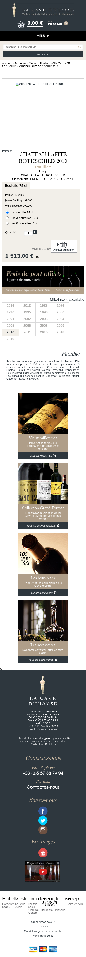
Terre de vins (75, 904)
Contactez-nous (47, 729)
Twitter (43, 820)
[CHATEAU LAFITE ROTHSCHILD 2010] (42, 113)
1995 (27, 312)
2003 (44, 319)
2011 (27, 332)
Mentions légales (43, 936)
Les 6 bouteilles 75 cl (24, 223)
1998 (44, 312)
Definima (50, 744)
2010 (10, 332)
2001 (10, 319)
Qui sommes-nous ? (43, 922)
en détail (55, 23)
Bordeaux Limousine (53, 910)
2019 (10, 339)
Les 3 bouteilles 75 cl (24, 218)
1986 (60, 305)
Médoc (33, 63)
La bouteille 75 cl (22, 212)
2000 (60, 312)
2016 (10, 305)
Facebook (43, 811)
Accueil (6, 63)
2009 (60, 325)
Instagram (43, 830)
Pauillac (44, 63)
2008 (44, 325)
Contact (43, 926)
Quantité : (11, 232)
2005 (10, 325)
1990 (10, 312)
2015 (44, 332)
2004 (60, 319)
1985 (44, 305)
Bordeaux (20, 63)
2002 (27, 319)
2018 (27, 305)
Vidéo (42, 871)
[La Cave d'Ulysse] (43, 10)
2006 (27, 325)
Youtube (43, 852)
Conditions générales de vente (43, 931)
